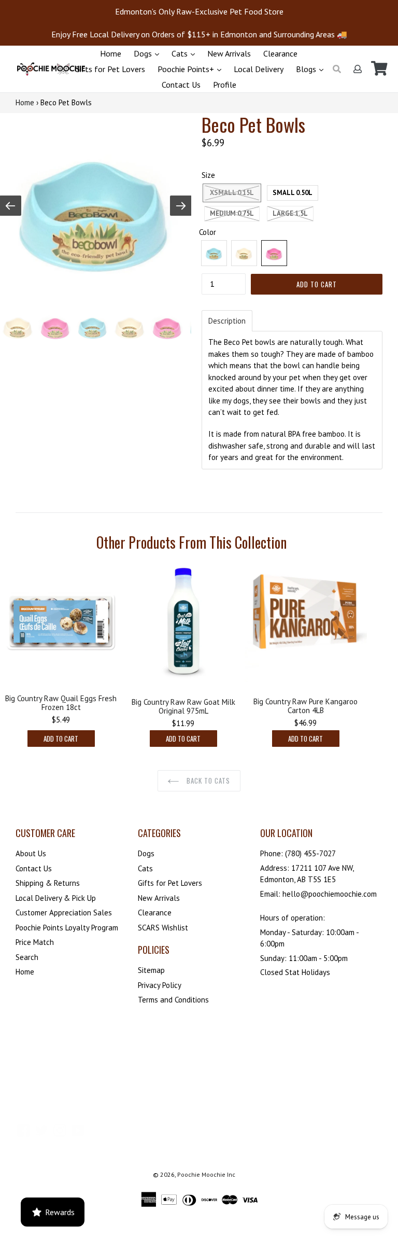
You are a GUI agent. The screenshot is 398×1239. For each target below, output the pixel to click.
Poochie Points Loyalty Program (67, 927)
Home (110, 53)
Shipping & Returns (48, 883)
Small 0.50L (292, 192)
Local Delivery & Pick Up (56, 898)
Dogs (144, 53)
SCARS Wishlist (163, 927)
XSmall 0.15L (232, 192)
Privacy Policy (159, 985)
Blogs (307, 69)
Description (227, 321)
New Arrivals (229, 53)
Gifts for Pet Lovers (110, 69)
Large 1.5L (290, 213)
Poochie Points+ (187, 69)
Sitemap (151, 970)
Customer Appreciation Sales (64, 912)
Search (27, 957)
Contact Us (181, 84)
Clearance (280, 53)
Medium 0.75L (232, 213)
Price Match (35, 942)
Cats (181, 53)
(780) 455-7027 (310, 853)
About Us (31, 853)
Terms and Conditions (173, 1000)
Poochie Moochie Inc (206, 1174)
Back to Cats (207, 780)
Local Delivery (258, 69)
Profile (224, 84)
